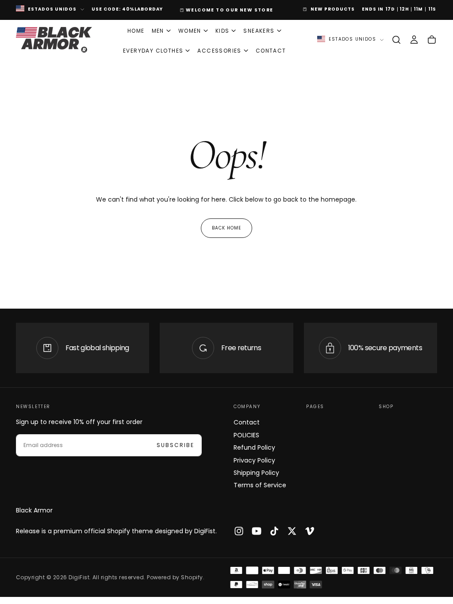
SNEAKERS (258, 30)
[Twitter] (292, 531)
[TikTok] (274, 531)
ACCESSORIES (219, 50)
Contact (247, 422)
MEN (158, 30)
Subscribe (175, 445)
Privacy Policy (254, 460)
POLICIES (246, 435)
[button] (396, 40)
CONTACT (271, 50)
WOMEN (189, 30)
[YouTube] (256, 531)
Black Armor (34, 510)
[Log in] (414, 40)
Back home (226, 228)
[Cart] (431, 40)
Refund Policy (254, 447)
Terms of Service (260, 485)
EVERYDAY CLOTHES (153, 50)
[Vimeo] (309, 531)
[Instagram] (239, 531)
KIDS (222, 30)
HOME (136, 30)
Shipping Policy (256, 472)
